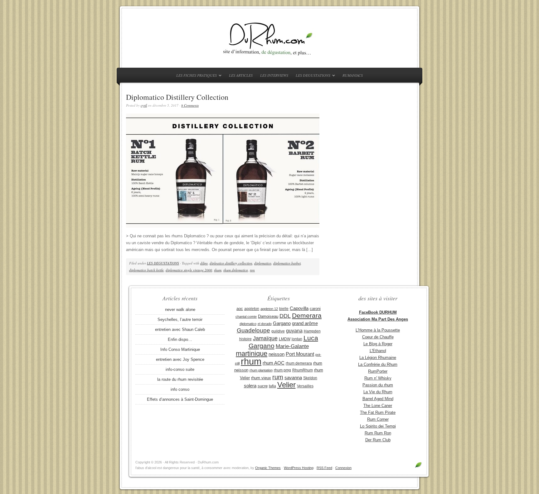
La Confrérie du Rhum (377, 364)
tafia (272, 386)
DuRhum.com (269, 38)
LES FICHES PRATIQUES (195, 76)
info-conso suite (180, 369)
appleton (251, 309)
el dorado (265, 324)
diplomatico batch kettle (146, 270)
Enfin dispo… (180, 339)
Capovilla (299, 308)
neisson (276, 354)
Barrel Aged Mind (377, 398)
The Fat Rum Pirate (378, 412)
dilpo (204, 263)
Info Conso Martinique (180, 349)
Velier (286, 384)
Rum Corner (378, 419)
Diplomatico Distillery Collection (177, 97)
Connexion (343, 468)
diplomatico (262, 263)
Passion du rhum (377, 385)
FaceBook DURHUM (378, 312)
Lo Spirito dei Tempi (378, 426)
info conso (180, 389)
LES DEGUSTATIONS (311, 76)
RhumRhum (302, 370)
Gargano (282, 323)
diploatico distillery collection (231, 263)
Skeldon (310, 378)
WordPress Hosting (298, 468)
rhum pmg (282, 370)
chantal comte (246, 316)
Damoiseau (268, 316)
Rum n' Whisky (377, 378)
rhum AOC (273, 363)
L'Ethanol (378, 350)
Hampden (312, 331)
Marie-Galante (292, 346)
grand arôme (305, 323)
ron (252, 270)
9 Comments (190, 105)
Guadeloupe (253, 330)
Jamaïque (265, 338)
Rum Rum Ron (378, 433)
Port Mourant (300, 354)
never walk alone (180, 309)
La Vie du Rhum (377, 392)
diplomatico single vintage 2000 (189, 270)
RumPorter (377, 371)
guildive (278, 331)
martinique (251, 353)
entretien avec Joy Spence (180, 359)
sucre (263, 386)
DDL (285, 316)
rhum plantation (261, 370)
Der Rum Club (378, 440)
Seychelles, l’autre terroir (180, 319)
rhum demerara (299, 363)
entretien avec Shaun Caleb (180, 329)
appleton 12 (269, 309)
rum (277, 377)
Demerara (307, 315)
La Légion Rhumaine (377, 357)
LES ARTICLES (241, 75)
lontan (297, 339)
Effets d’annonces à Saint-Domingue (180, 399)
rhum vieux (261, 377)
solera (250, 385)
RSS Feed (324, 468)
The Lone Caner (377, 405)
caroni (315, 308)
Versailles (305, 386)
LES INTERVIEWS (274, 75)
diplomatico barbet (287, 263)
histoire (245, 339)
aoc (239, 308)
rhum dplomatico (235, 270)
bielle (284, 309)
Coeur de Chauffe (378, 337)
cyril (144, 105)
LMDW (284, 339)
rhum (217, 270)
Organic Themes (268, 468)
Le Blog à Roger (377, 343)
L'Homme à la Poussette (378, 330)
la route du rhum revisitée (180, 379)
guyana (294, 330)
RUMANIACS (352, 75)
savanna (293, 377)
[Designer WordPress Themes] (418, 467)
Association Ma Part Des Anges (377, 319)
